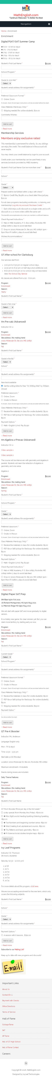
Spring (3, 491)
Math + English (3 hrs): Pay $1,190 (16, 425)
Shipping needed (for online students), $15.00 (21, 706)
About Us (6, 989)
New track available (8, 382)
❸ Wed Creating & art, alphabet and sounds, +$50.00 (24, 826)
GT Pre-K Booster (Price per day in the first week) (21, 809)
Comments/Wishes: (9, 115)
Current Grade (7, 654)
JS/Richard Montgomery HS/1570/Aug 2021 (18, 603)
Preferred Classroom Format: (13, 96)
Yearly (3, 292)
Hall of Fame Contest (10, 1047)
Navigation (26, 24)
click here (34, 886)
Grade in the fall (8, 359)
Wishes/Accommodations (12, 236)
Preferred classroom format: (12, 677)
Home (3, 31)
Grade (4, 184)
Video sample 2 (7, 455)
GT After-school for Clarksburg (17, 254)
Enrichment (5, 286)
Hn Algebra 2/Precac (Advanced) (18, 440)
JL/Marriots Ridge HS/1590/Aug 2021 (16, 606)
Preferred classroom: (10, 393)
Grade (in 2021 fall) (9, 80)
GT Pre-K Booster (10, 731)
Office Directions (8, 1006)
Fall (2, 347)
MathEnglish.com (26, 15)
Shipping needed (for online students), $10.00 (22, 555)
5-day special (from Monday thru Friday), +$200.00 (23, 813)
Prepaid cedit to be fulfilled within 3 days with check (22, 192)
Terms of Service (8, 1012)
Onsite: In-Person (10, 400)
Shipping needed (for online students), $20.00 (22, 111)
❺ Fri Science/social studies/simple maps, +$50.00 (24, 833)
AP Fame (5, 1036)
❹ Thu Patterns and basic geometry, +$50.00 (21, 830)
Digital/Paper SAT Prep (13, 594)
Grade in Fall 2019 (8, 304)
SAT (3, 1030)
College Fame (7, 1025)
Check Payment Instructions (12, 219)
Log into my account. (20, 205)
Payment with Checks (10, 1001)
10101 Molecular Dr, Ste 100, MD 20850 (16, 341)
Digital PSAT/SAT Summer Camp (18, 41)
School (4, 176)
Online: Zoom (9, 99)
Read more (7, 129)
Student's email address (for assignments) (18, 88)
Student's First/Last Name (11, 63)
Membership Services (12, 133)
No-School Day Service (18, 274)
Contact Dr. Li (7, 995)
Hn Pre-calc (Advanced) (13, 321)
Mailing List (19, 949)
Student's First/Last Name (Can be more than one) (21, 168)
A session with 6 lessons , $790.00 (17, 935)
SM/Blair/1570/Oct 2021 (10, 600)
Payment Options (8, 422)
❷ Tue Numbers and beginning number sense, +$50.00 (25, 823)
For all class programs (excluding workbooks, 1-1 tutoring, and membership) (25, 203)
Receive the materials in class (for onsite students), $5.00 (26, 411)
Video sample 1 (7, 450)
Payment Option (8, 710)
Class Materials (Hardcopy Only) (14, 107)
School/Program (8, 72)
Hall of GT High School (11, 1042)
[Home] (26, 10)
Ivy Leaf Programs (10, 847)
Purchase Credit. (35, 205)
